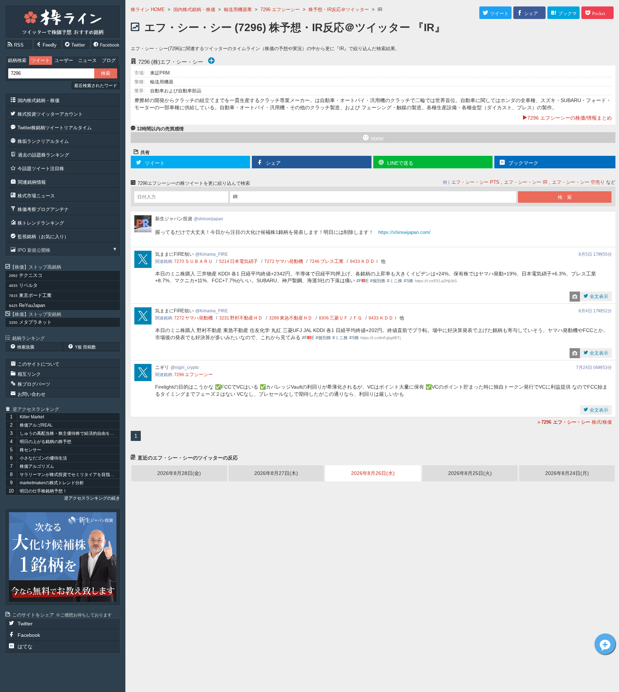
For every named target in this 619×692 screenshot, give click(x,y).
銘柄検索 (17, 60)
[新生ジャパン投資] (62, 557)
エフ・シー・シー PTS (475, 182)
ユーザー (63, 60)
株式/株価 (576, 422)
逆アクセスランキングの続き (92, 498)
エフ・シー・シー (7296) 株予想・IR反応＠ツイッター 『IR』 (294, 27)
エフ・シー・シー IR (525, 182)
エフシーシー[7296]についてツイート (605, 644)
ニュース (87, 60)
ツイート (40, 60)
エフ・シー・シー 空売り (578, 182)
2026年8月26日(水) (373, 473)
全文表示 (598, 296)
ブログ (109, 60)
